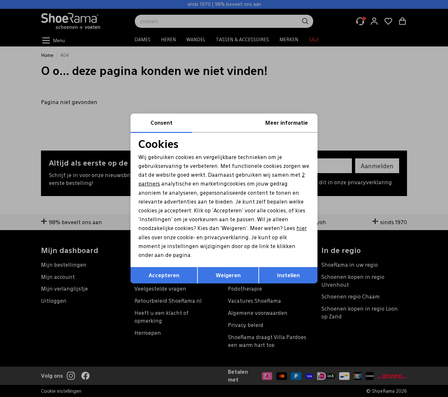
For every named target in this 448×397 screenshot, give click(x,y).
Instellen (288, 275)
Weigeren (228, 275)
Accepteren (164, 275)
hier (301, 228)
